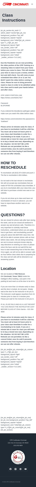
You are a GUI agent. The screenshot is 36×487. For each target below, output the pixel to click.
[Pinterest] (20, 469)
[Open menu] (32, 4)
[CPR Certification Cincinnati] (15, 4)
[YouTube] (26, 469)
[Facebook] (10, 469)
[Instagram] (15, 469)
